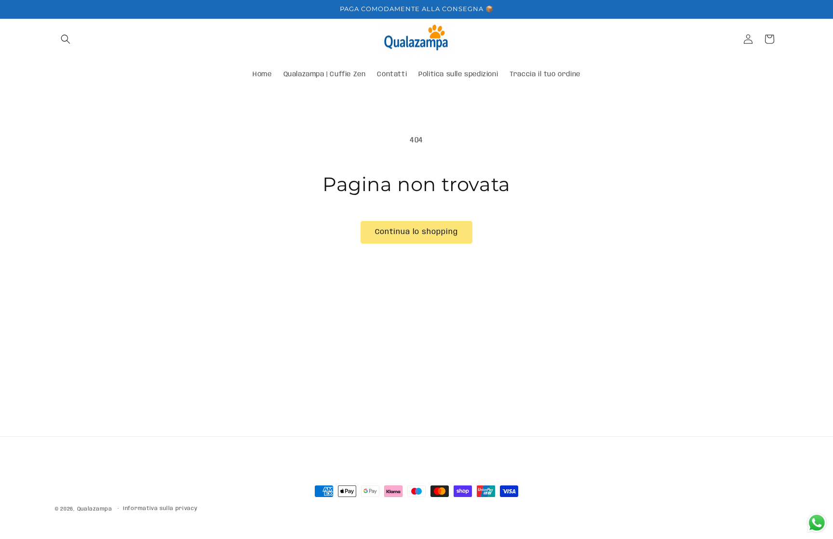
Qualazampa (94, 509)
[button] (65, 39)
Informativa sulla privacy (160, 508)
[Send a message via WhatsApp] (817, 522)
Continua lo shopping (416, 232)
